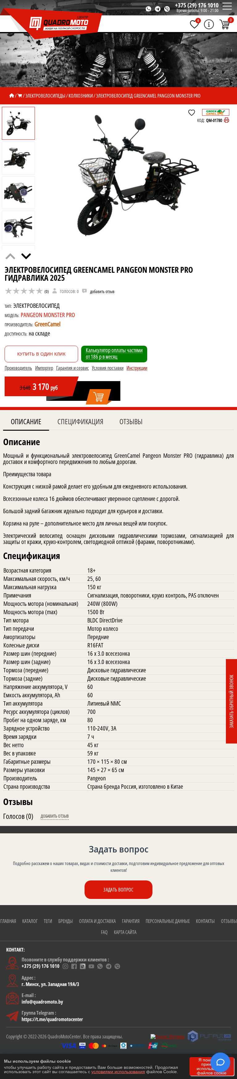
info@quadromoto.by (42, 1001)
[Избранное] (194, 24)
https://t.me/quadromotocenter (52, 1019)
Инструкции (137, 367)
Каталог (30, 921)
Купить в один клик (41, 354)
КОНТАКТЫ (205, 921)
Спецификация (80, 421)
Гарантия (130, 921)
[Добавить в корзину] (99, 397)
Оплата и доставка (97, 921)
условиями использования (118, 1071)
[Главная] (11, 95)
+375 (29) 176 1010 (196, 5)
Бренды (65, 921)
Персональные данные (168, 921)
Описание (26, 421)
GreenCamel (47, 324)
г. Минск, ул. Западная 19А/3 (50, 984)
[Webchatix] (220, 1062)
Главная (8, 921)
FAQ (104, 932)
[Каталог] (19, 95)
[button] (26, 256)
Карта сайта (125, 932)
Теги (48, 921)
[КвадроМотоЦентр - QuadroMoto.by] (51, 24)
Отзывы (131, 421)
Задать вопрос (118, 889)
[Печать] (226, 120)
